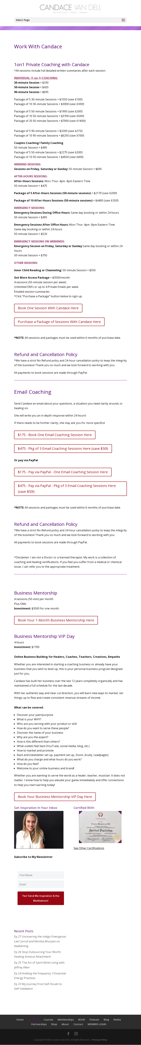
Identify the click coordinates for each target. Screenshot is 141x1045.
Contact (78, 1024)
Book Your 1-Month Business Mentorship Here (56, 620)
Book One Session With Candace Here (48, 308)
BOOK (81, 1019)
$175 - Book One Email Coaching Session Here (55, 434)
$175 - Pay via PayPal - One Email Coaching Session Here (63, 472)
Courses (48, 1019)
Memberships (66, 1019)
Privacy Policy (99, 1039)
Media (117, 1019)
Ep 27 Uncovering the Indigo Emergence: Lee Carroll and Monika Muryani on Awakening (40, 941)
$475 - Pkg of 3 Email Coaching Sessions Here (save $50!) (63, 448)
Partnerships (39, 1024)
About (65, 1024)
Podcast (94, 1019)
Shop (54, 1024)
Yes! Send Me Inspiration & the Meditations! (40, 898)
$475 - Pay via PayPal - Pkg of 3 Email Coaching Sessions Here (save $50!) (67, 488)
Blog (106, 1019)
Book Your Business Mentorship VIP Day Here (55, 796)
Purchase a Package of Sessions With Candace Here (59, 321)
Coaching (33, 1019)
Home (20, 1019)
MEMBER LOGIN (97, 1024)
